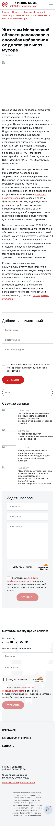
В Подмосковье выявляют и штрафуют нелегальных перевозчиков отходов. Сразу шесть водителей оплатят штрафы (34, 455)
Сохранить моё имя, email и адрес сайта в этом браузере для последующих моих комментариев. (28, 367)
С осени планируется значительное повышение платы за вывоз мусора (35, 436)
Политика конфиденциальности (18, 782)
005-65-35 (25, 3)
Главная (6, 12)
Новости (16, 12)
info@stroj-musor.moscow (23, 6)
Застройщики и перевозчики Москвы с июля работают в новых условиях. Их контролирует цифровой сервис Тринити (35, 418)
